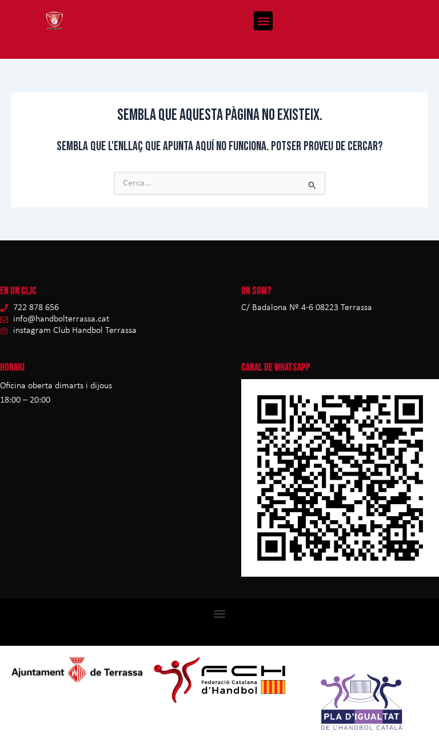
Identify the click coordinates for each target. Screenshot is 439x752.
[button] (263, 20)
